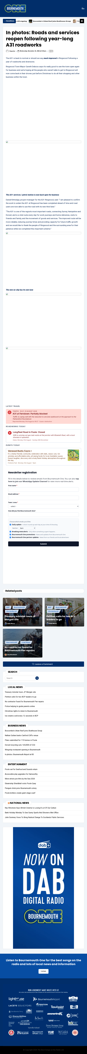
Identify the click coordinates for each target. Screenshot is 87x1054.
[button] (37, 678)
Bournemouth (19, 607)
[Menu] (83, 8)
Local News (26, 642)
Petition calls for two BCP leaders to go (60, 618)
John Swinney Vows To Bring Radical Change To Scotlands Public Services (34, 817)
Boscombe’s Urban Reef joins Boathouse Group (25, 21)
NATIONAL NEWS (19, 803)
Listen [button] (43, 971)
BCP (8, 607)
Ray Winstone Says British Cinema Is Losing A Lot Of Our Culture (30, 808)
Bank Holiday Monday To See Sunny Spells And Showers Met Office (31, 813)
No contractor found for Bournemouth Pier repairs (20, 649)
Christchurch (11, 611)
